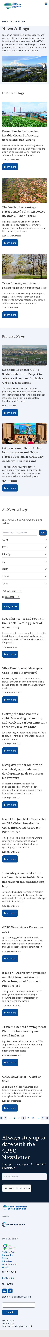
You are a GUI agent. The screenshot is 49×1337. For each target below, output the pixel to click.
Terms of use (8, 1323)
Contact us (8, 1277)
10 (33, 1117)
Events (5, 1267)
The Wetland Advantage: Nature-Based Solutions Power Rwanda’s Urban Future (23, 211)
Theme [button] (5, 546)
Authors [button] (5, 539)
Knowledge (7, 1255)
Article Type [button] (7, 554)
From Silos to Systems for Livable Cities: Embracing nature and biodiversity (20, 135)
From (4, 590)
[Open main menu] (45, 4)
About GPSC (8, 1251)
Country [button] (5, 568)
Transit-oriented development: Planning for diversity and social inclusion (24, 1031)
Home (5, 21)
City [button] (3, 561)
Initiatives (7, 1261)
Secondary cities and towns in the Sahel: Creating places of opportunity (23, 623)
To (3, 596)
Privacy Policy (8, 1320)
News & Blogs (9, 1264)
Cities (5, 1258)
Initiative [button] (5, 576)
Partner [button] (5, 583)
